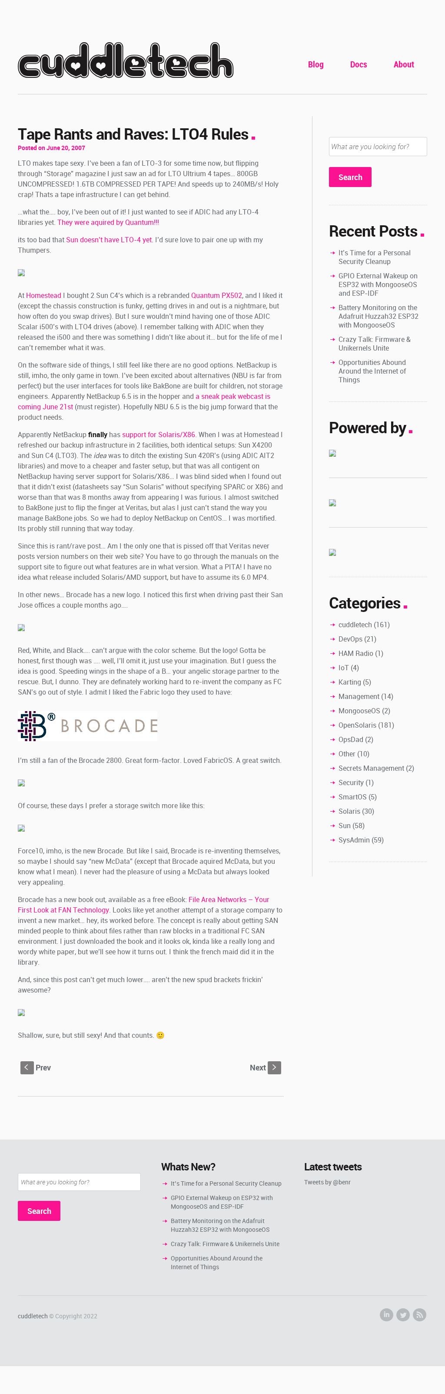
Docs (358, 64)
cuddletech (125, 61)
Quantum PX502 (216, 295)
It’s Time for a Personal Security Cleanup (375, 257)
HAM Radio (356, 653)
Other (347, 754)
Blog (316, 64)
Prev (37, 1067)
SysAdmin (354, 840)
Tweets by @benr (327, 1182)
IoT (344, 667)
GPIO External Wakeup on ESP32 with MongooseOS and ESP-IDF (378, 284)
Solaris (349, 811)
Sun (345, 825)
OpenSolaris (357, 725)
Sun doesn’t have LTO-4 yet (109, 239)
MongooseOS (359, 710)
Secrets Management (371, 768)
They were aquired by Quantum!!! (108, 222)
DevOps (350, 639)
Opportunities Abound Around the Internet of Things (372, 371)
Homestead (43, 295)
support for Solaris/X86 (158, 434)
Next (264, 1067)
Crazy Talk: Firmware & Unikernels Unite (375, 343)
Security (351, 782)
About (404, 64)
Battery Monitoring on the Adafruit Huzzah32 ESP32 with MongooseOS (378, 316)
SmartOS (353, 797)
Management (359, 696)
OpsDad (351, 739)
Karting (350, 682)
